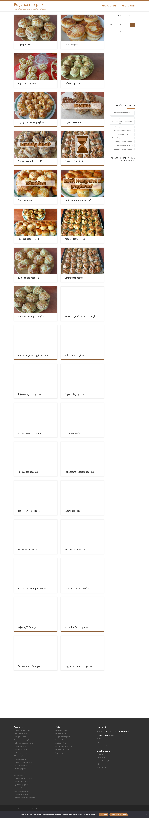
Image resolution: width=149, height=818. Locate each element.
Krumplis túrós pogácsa (21, 788)
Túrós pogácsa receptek (124, 142)
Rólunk (99, 738)
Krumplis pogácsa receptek (123, 118)
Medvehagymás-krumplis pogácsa (81, 316)
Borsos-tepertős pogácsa (30, 666)
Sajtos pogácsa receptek (124, 130)
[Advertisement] (59, 693)
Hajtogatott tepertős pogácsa (79, 471)
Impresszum (100, 742)
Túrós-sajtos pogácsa (28, 277)
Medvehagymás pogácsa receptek (122, 122)
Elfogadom (103, 814)
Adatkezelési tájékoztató (104, 745)
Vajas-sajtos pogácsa (74, 549)
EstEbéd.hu (100, 754)
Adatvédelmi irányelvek (118, 814)
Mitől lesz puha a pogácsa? (77, 200)
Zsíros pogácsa (71, 44)
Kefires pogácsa (72, 83)
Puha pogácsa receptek (124, 127)
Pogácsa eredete (72, 122)
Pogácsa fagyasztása (74, 238)
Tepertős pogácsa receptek (123, 138)
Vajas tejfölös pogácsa (21, 785)
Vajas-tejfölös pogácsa (29, 627)
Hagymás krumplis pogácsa (22, 794)
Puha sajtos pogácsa (28, 471)
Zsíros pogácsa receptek (124, 149)
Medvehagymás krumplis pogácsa (24, 797)
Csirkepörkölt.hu (102, 767)
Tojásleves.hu (101, 758)
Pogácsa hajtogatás (74, 394)
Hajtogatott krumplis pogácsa (32, 588)
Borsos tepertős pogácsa (21, 791)
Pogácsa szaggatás (27, 83)
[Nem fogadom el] (146, 815)
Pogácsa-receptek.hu (27, 809)
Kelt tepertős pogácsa (29, 549)
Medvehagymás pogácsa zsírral (33, 355)
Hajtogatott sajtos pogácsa (31, 122)
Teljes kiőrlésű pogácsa (29, 510)
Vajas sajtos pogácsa (20, 775)
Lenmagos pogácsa (74, 277)
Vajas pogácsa (25, 44)
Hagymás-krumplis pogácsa (78, 666)
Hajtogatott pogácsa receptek (122, 113)
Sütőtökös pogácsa (74, 510)
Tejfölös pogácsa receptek (123, 134)
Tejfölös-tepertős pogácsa (77, 588)
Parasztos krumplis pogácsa (31, 316)
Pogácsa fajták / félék (28, 238)
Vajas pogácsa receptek (124, 145)
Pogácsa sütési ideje (74, 161)
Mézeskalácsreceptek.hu (104, 761)
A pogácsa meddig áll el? (30, 161)
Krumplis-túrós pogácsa (76, 627)
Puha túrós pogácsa (74, 355)
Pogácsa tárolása (26, 200)
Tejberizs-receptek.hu (103, 764)
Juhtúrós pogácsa (73, 433)
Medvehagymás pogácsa (30, 433)
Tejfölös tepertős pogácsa (22, 781)
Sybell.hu (112, 735)
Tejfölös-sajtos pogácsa (29, 394)
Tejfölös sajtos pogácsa (21, 749)
